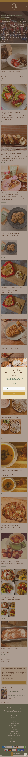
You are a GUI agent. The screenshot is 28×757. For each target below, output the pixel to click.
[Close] (25, 359)
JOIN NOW (14, 393)
